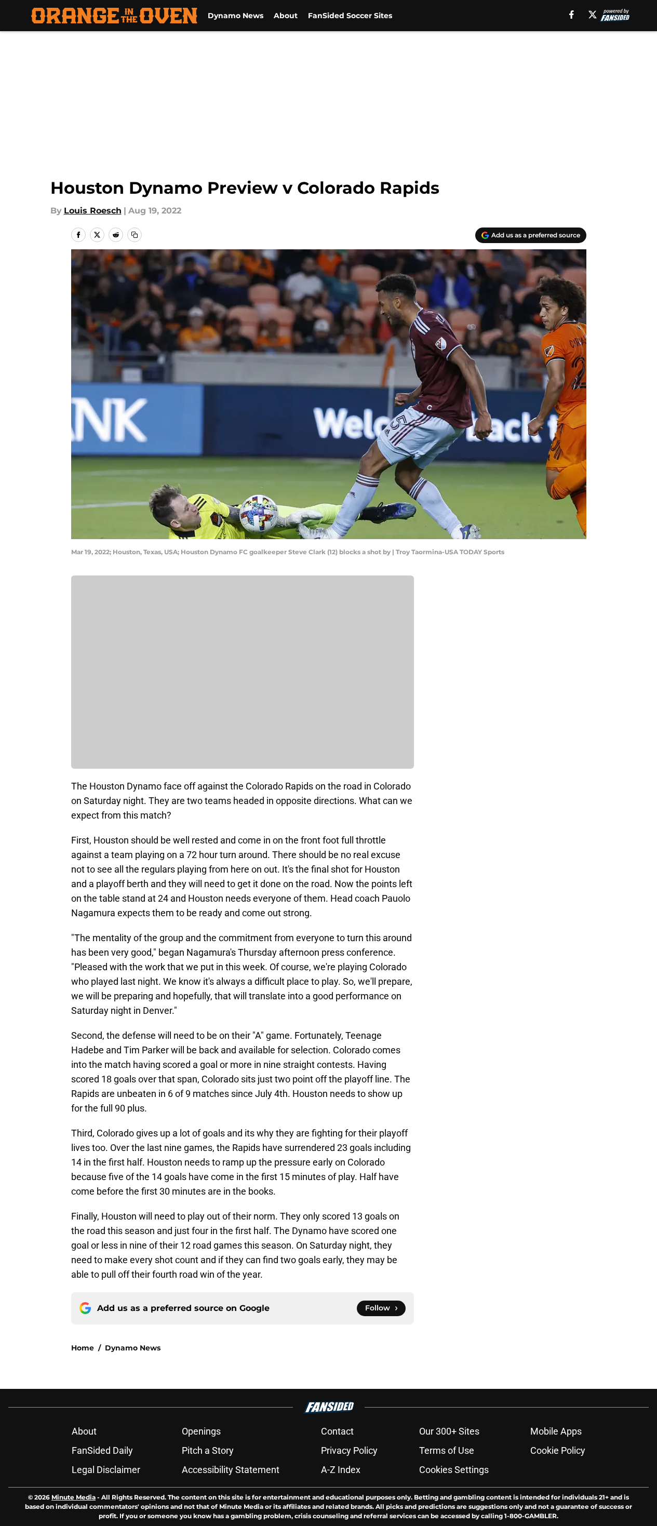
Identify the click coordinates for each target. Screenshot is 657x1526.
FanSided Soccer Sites (350, 15)
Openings (201, 1431)
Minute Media (73, 1497)
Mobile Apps (556, 1431)
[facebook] (571, 14)
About (286, 15)
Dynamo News (235, 15)
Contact (337, 1431)
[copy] (134, 234)
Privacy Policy (349, 1450)
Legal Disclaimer (106, 1469)
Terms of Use (446, 1450)
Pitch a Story (208, 1450)
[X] (592, 14)
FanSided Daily (102, 1450)
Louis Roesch (93, 211)
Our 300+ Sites (449, 1431)
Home (82, 1348)
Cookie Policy (557, 1450)
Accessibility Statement (230, 1469)
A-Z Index (340, 1469)
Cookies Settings (454, 1469)
